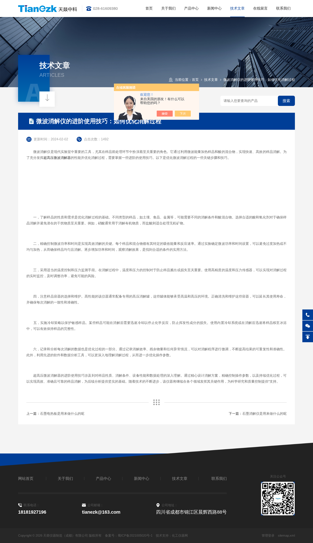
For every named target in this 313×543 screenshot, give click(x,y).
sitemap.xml (286, 535)
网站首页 (25, 478)
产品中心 (191, 8)
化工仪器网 (180, 535)
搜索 (286, 101)
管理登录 (268, 535)
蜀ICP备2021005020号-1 (135, 535)
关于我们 (168, 8)
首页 (149, 8)
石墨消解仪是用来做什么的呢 (264, 413)
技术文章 (237, 8)
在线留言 (260, 8)
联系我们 (283, 8)
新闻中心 (214, 8)
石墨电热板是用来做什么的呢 (62, 413)
